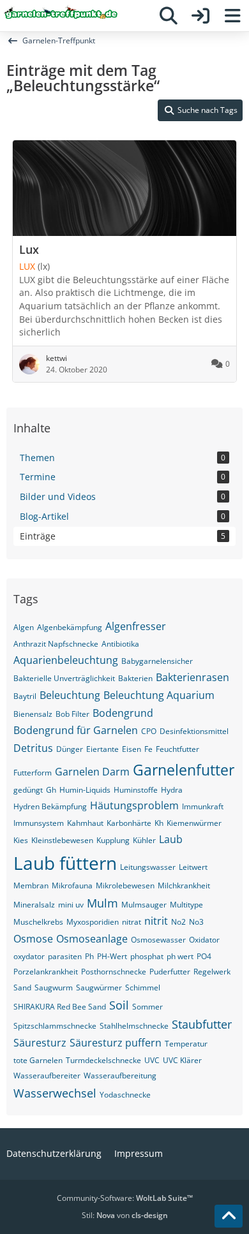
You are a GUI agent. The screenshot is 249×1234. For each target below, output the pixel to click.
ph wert (180, 956)
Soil (119, 1005)
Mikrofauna (72, 885)
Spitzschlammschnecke (54, 1025)
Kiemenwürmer (194, 823)
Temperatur (186, 1043)
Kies (20, 840)
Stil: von (125, 1215)
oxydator (29, 956)
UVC (152, 1060)
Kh (159, 823)
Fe (148, 749)
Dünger (69, 749)
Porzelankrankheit (45, 971)
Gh (51, 789)
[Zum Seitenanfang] (229, 1216)
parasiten (65, 956)
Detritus (33, 748)
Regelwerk (211, 971)
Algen (23, 627)
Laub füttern (65, 863)
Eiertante (102, 749)
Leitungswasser (148, 867)
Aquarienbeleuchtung (65, 660)
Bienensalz (32, 714)
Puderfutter (169, 971)
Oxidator (204, 939)
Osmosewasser (158, 939)
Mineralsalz (34, 904)
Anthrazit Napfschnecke (55, 643)
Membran (31, 885)
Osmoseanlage (92, 939)
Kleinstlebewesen (62, 840)
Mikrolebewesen (125, 885)
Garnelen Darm (92, 772)
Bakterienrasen (192, 677)
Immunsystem (38, 823)
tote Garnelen (38, 1060)
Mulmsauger (144, 904)
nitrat (131, 921)
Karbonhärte (129, 823)
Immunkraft (202, 806)
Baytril (24, 696)
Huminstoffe (136, 789)
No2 (178, 921)
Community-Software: (125, 1198)
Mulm (102, 903)
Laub (171, 839)
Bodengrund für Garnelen (75, 730)
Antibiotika (120, 643)
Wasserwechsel (54, 1093)
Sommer (147, 1006)
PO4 (204, 956)
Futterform (32, 772)
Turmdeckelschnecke (103, 1060)
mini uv (71, 904)
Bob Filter (72, 714)
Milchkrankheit (184, 885)
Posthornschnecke (113, 971)
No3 (196, 921)
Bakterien (135, 678)
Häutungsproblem (134, 805)
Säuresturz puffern (116, 1043)
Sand (22, 987)
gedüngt (28, 789)
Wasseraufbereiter (46, 1075)
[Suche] (168, 16)
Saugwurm (53, 987)
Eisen (131, 749)
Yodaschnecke (125, 1094)
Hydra (172, 789)
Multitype (186, 904)
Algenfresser (135, 626)
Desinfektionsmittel (194, 731)
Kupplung (113, 840)
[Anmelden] (200, 16)
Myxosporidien (92, 921)
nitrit (156, 921)
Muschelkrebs (38, 921)
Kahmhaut (85, 823)
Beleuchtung (70, 695)
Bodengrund (123, 713)
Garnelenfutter (183, 770)
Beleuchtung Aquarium (159, 695)
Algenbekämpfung (69, 627)
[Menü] (232, 16)
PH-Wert (112, 956)
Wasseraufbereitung (120, 1075)
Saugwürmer (99, 987)
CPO (148, 731)
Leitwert (193, 867)
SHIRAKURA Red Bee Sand (59, 1006)
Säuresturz (39, 1043)
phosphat (146, 956)
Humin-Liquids (84, 789)
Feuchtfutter (177, 749)
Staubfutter (202, 1024)
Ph (89, 956)
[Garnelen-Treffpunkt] (60, 14)
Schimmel (142, 987)
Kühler (144, 840)
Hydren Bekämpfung (50, 806)
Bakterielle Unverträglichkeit (64, 678)
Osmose (33, 939)
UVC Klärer (182, 1060)
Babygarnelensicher (157, 661)
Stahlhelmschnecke (134, 1025)
